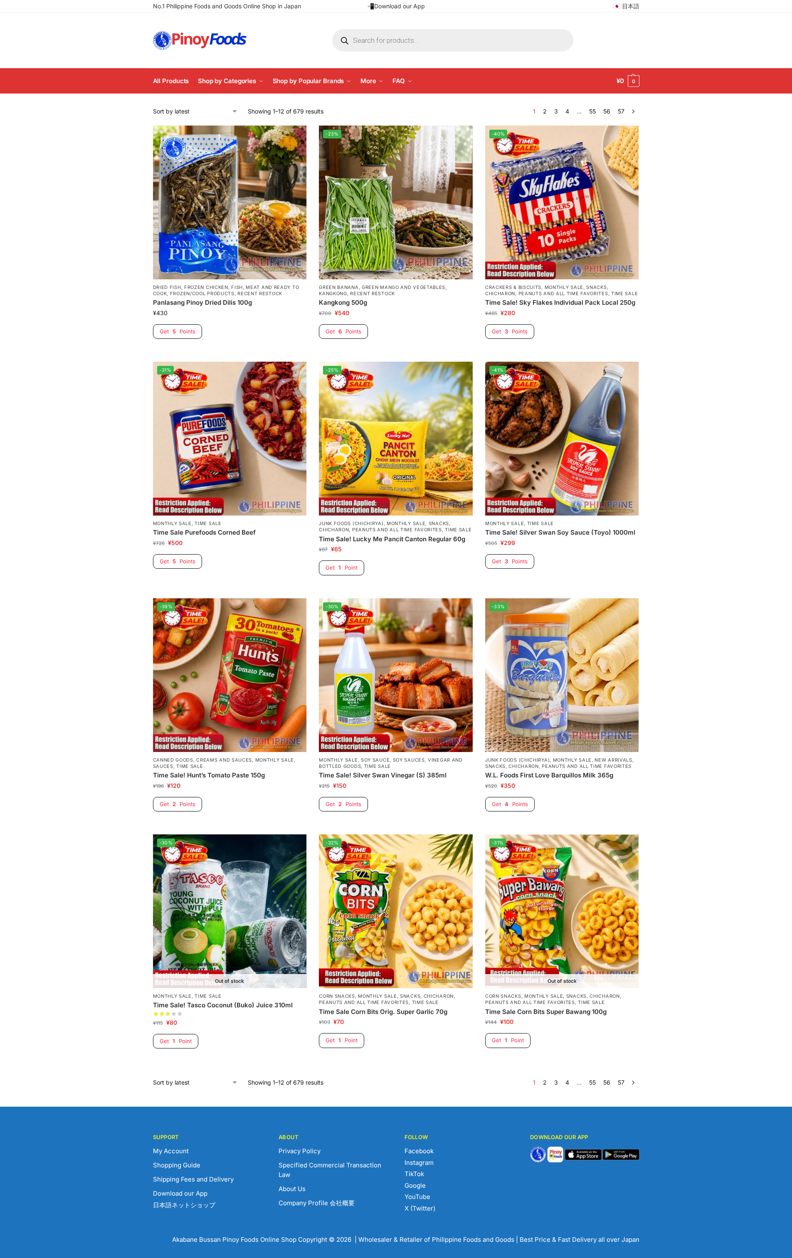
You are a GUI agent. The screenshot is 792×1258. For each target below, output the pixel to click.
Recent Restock (259, 293)
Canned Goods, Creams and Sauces (202, 760)
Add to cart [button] (230, 353)
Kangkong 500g (343, 302)
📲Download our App (396, 6)
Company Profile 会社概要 (317, 1203)
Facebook (419, 1151)
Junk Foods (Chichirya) (351, 523)
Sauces (163, 766)
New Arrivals (613, 760)
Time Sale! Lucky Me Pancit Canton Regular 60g (392, 539)
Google (415, 1185)
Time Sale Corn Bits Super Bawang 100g (546, 1012)
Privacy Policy (300, 1151)
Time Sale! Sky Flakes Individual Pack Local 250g (560, 302)
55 (592, 111)
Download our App (180, 1193)
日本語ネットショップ (184, 1205)
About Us (292, 1189)
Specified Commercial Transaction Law (330, 1170)
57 (621, 111)
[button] (628, 81)
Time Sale (624, 293)
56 (606, 111)
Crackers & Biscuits (513, 287)
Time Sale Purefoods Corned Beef (204, 532)
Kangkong (333, 293)
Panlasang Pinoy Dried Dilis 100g (202, 302)
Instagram (419, 1163)
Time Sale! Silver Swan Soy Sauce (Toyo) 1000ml (560, 532)
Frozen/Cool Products (202, 293)
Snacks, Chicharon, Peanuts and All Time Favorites (546, 290)
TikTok (414, 1174)
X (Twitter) (420, 1208)
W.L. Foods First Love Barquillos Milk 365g (549, 775)
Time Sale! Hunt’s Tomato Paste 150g (209, 775)
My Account (171, 1151)
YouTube (417, 1197)
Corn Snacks (337, 996)
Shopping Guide (176, 1165)
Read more (229, 1062)
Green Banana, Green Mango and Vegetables (382, 287)
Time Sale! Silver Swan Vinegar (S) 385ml (383, 775)
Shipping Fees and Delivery (193, 1179)
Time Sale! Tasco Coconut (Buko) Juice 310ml (223, 1005)
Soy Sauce (375, 760)
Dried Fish (167, 287)
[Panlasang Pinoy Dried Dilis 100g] (230, 202)
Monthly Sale (564, 287)
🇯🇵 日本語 (626, 6)
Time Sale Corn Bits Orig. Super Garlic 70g (383, 1012)
